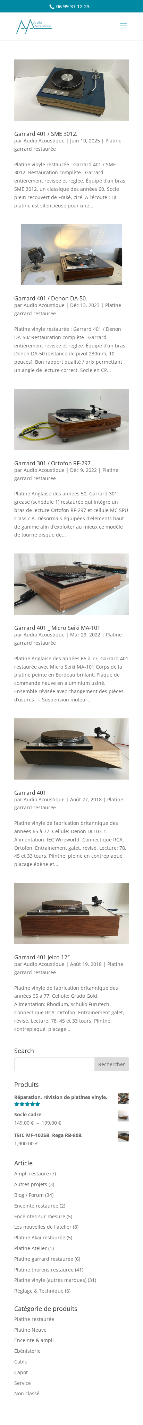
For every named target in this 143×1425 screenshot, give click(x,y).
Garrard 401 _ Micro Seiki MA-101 (57, 628)
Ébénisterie (27, 1351)
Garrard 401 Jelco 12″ (41, 957)
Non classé (27, 1393)
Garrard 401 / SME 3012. (45, 134)
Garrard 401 (30, 793)
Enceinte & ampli (34, 1340)
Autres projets (30, 1184)
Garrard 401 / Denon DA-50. (50, 298)
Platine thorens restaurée (44, 1269)
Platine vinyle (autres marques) (50, 1280)
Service (22, 1383)
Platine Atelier (30, 1248)
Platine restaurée (34, 1319)
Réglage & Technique (39, 1290)
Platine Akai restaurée (39, 1237)
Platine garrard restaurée (43, 1259)
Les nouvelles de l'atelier (43, 1226)
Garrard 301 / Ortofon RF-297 (52, 463)
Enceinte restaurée (36, 1205)
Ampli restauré (31, 1173)
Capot (21, 1372)
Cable (20, 1361)
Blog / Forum (29, 1195)
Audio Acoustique (44, 140)
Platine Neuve (30, 1329)
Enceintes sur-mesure (39, 1216)
